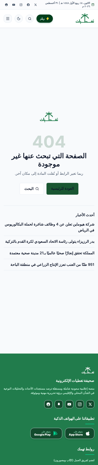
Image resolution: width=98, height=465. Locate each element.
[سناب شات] (59, 404)
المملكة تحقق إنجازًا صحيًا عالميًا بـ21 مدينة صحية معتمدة (52, 253)
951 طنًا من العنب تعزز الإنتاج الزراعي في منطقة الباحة (52, 264)
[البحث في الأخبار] (30, 19)
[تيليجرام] (6, 4)
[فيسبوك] (28, 4)
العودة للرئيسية (62, 188)
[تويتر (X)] (35, 4)
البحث (29, 188)
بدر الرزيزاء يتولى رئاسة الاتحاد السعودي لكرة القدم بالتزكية (49, 241)
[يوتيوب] (13, 4)
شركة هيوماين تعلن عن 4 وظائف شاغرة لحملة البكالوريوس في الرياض (49, 227)
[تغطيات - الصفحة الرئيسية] (84, 18)
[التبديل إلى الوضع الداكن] (19, 19)
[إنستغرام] (21, 4)
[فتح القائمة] (8, 19)
